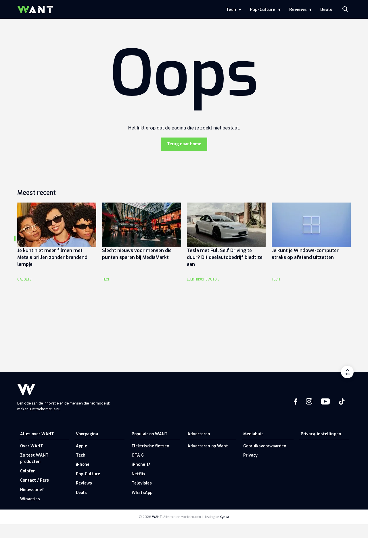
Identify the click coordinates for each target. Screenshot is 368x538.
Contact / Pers (34, 480)
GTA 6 (138, 455)
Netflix (138, 474)
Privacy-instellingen (321, 434)
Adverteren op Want (207, 446)
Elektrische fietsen (150, 446)
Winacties (30, 499)
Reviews (297, 9)
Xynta (224, 517)
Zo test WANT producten (34, 458)
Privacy (250, 455)
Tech (231, 9)
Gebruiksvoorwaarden (264, 446)
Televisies (142, 483)
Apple (81, 446)
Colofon (28, 471)
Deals (326, 9)
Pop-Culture (262, 9)
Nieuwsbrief (32, 490)
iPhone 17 (141, 464)
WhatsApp (142, 492)
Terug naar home (184, 144)
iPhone (82, 464)
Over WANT (31, 446)
